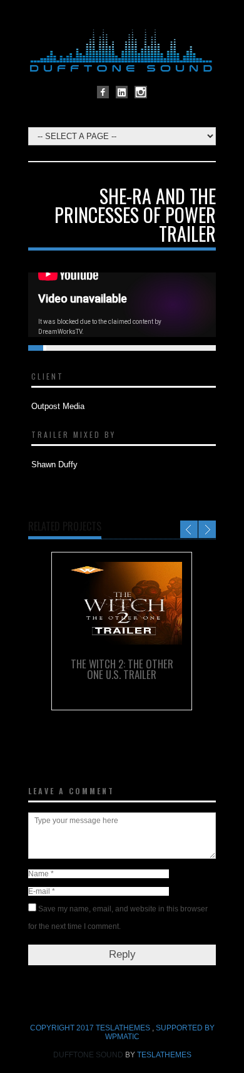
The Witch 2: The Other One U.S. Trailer (122, 669)
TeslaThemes (164, 1054)
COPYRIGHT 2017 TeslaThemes (91, 1028)
